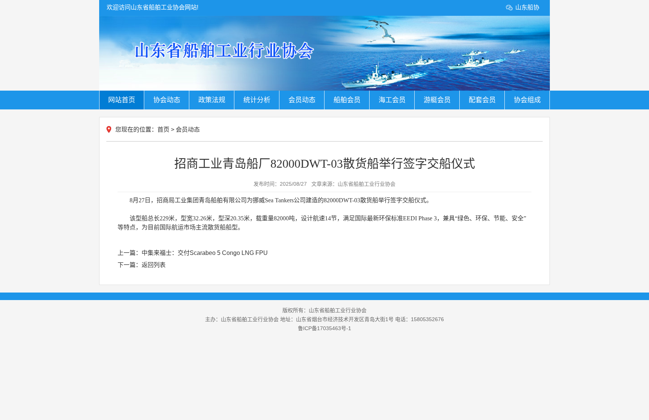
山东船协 (527, 7)
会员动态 (301, 100)
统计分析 (256, 100)
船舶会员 (347, 100)
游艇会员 (437, 100)
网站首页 (121, 100)
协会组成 (527, 100)
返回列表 (154, 265)
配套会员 (482, 100)
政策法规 (211, 100)
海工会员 (392, 100)
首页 (163, 129)
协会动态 (166, 100)
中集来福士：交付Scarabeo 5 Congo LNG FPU (205, 253)
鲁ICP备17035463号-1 (324, 328)
